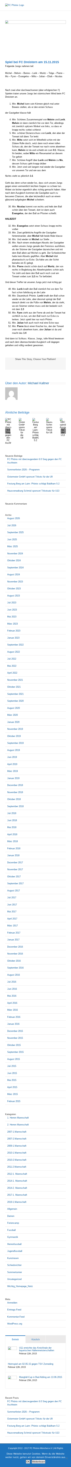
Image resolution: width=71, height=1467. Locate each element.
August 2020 (13, 708)
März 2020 (12, 715)
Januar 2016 (13, 1024)
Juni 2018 (12, 820)
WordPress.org (14, 1323)
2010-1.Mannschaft (16, 1152)
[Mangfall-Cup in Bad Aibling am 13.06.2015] (12, 1377)
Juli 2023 (11, 602)
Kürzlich (36, 1339)
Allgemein (12, 1209)
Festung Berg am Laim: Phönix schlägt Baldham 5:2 (33, 483)
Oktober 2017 (14, 876)
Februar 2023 (13, 630)
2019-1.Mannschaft (16, 1202)
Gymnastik (12, 1237)
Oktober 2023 (14, 588)
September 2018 (15, 806)
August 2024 (13, 574)
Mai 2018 (11, 827)
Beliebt (15, 1339)
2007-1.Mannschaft (16, 1131)
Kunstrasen (13, 1258)
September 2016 (15, 967)
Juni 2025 (12, 539)
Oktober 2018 (14, 799)
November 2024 (15, 553)
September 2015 (15, 1052)
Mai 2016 (11, 996)
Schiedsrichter (14, 1265)
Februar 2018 (13, 848)
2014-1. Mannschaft (17, 1181)
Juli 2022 (11, 658)
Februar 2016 (13, 1017)
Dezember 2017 (15, 862)
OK (28, 1461)
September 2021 (15, 694)
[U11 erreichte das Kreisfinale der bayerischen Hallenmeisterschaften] (12, 1348)
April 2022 (12, 673)
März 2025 (12, 546)
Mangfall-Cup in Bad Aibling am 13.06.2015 (40, 1377)
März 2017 (12, 925)
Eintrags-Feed (14, 1309)
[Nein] (66, 1458)
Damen (10, 1216)
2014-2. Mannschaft (17, 1188)
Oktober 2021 (14, 687)
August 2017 (13, 890)
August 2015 (13, 1059)
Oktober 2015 (14, 1045)
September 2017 (15, 883)
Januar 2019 (13, 778)
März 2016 (12, 1010)
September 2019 (15, 743)
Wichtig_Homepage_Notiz (20, 1286)
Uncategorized (14, 1279)
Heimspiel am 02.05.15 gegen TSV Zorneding (30, 1364)
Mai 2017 (11, 911)
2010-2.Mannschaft (16, 1160)
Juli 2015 (11, 1066)
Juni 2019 (12, 757)
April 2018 (12, 834)
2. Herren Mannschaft (18, 1124)
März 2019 (12, 771)
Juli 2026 (11, 525)
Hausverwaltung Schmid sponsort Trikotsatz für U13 (33, 490)
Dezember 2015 (15, 1031)
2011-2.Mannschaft (16, 1166)
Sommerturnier (14, 1272)
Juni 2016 (12, 989)
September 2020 (15, 701)
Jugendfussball (14, 1251)
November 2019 (15, 729)
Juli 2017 (11, 897)
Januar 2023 (13, 637)
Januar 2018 (13, 855)
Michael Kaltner (38, 383)
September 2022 (15, 644)
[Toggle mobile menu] (64, 5)
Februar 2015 (13, 1101)
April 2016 (12, 1003)
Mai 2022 (11, 666)
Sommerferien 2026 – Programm (23, 469)
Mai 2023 (11, 616)
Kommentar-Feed (15, 1316)
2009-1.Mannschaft (16, 1146)
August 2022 (13, 652)
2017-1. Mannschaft (17, 1195)
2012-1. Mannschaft (17, 1174)
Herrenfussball (14, 1244)
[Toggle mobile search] (58, 5)
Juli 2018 (11, 813)
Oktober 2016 (14, 961)
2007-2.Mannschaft (16, 1138)
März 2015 (12, 1094)
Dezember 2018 (15, 785)
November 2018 (15, 792)
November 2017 (15, 869)
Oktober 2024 (14, 560)
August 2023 (13, 595)
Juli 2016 (11, 981)
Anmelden (12, 1302)
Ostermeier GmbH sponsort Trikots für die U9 (30, 476)
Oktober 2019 (14, 736)
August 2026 (13, 518)
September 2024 (15, 567)
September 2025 (15, 532)
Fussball (11, 1230)
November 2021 (15, 680)
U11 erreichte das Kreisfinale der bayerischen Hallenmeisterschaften (36, 1349)
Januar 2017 (13, 939)
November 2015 (15, 1038)
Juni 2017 (12, 904)
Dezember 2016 (15, 946)
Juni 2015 (12, 1073)
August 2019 (13, 750)
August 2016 (13, 975)
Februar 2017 (13, 932)
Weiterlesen (38, 1461)
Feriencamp (13, 1223)
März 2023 (12, 623)
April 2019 (12, 764)
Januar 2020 (13, 722)
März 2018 (12, 841)
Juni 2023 (12, 609)
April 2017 (12, 918)
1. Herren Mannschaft (18, 1117)
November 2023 (15, 581)
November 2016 (15, 953)
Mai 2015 (11, 1080)
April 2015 (12, 1087)
